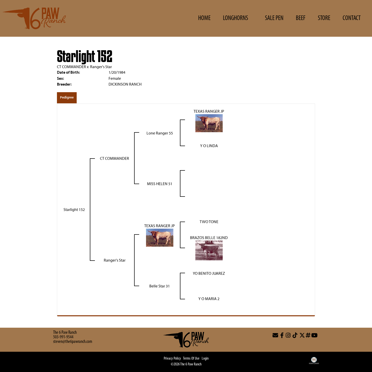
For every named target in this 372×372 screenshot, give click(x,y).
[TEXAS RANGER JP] (209, 122)
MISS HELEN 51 (159, 183)
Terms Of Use (191, 359)
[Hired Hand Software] (314, 363)
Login (205, 359)
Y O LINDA (209, 145)
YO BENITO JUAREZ (209, 273)
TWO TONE (209, 221)
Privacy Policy (172, 359)
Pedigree (67, 97)
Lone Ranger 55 (160, 132)
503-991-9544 (63, 337)
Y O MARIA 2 (208, 298)
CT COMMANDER (71, 66)
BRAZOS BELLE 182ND (209, 237)
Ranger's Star (101, 66)
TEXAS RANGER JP (209, 111)
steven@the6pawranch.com (72, 342)
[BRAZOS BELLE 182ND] (209, 249)
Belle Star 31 (159, 285)
